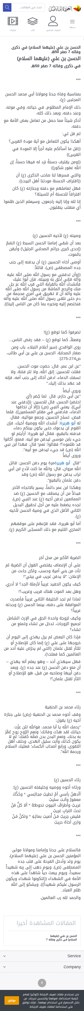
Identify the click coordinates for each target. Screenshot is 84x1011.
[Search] (7, 7)
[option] (61, 938)
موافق (12, 1000)
